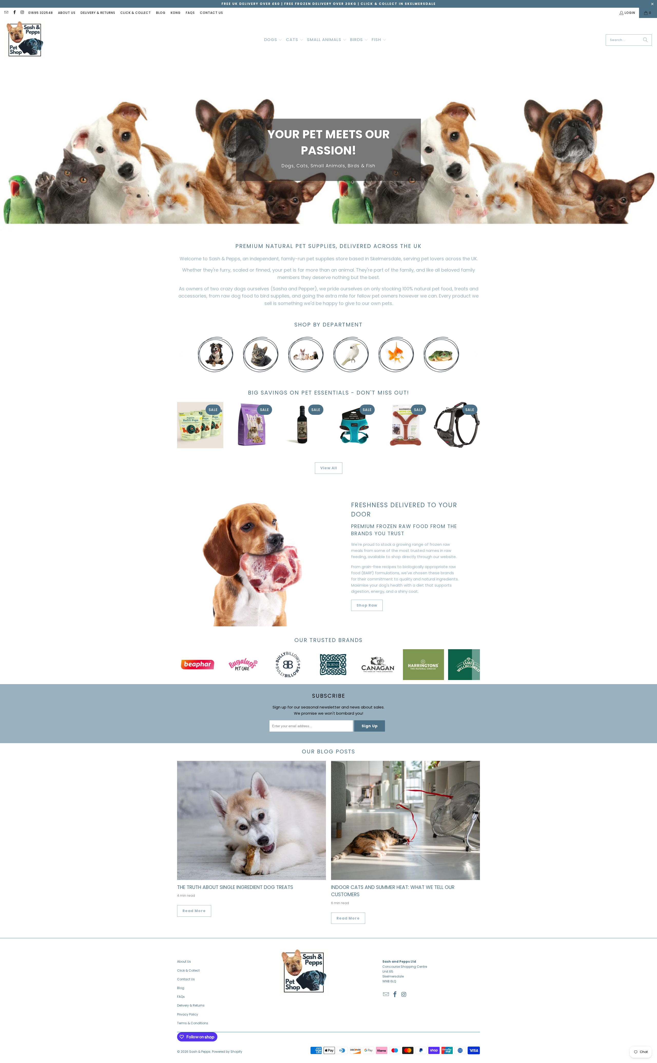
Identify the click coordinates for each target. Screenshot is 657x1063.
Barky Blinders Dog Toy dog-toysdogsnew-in (303, 425)
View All (328, 468)
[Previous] (181, 354)
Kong (176, 13)
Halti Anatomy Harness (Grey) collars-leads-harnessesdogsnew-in (457, 425)
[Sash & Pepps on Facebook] (14, 13)
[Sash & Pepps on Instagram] (22, 13)
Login (630, 13)
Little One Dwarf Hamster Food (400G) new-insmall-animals (251, 425)
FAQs (190, 13)
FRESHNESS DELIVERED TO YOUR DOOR (404, 510)
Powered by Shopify (227, 1051)
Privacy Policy (187, 1014)
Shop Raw (366, 605)
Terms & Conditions (192, 1023)
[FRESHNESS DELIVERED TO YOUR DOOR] (251, 555)
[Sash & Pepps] (25, 40)
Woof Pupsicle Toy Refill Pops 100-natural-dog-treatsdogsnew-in (200, 425)
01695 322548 (40, 13)
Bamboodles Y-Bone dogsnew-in (405, 425)
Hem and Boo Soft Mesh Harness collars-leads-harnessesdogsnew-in (354, 425)
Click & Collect (135, 13)
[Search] (645, 40)
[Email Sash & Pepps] (6, 13)
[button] (273, 40)
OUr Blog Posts (328, 751)
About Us (66, 13)
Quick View (303, 448)
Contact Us (211, 13)
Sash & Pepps (199, 1051)
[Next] (476, 354)
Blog (161, 13)
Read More (194, 910)
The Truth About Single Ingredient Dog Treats (235, 887)
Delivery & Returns (98, 13)
